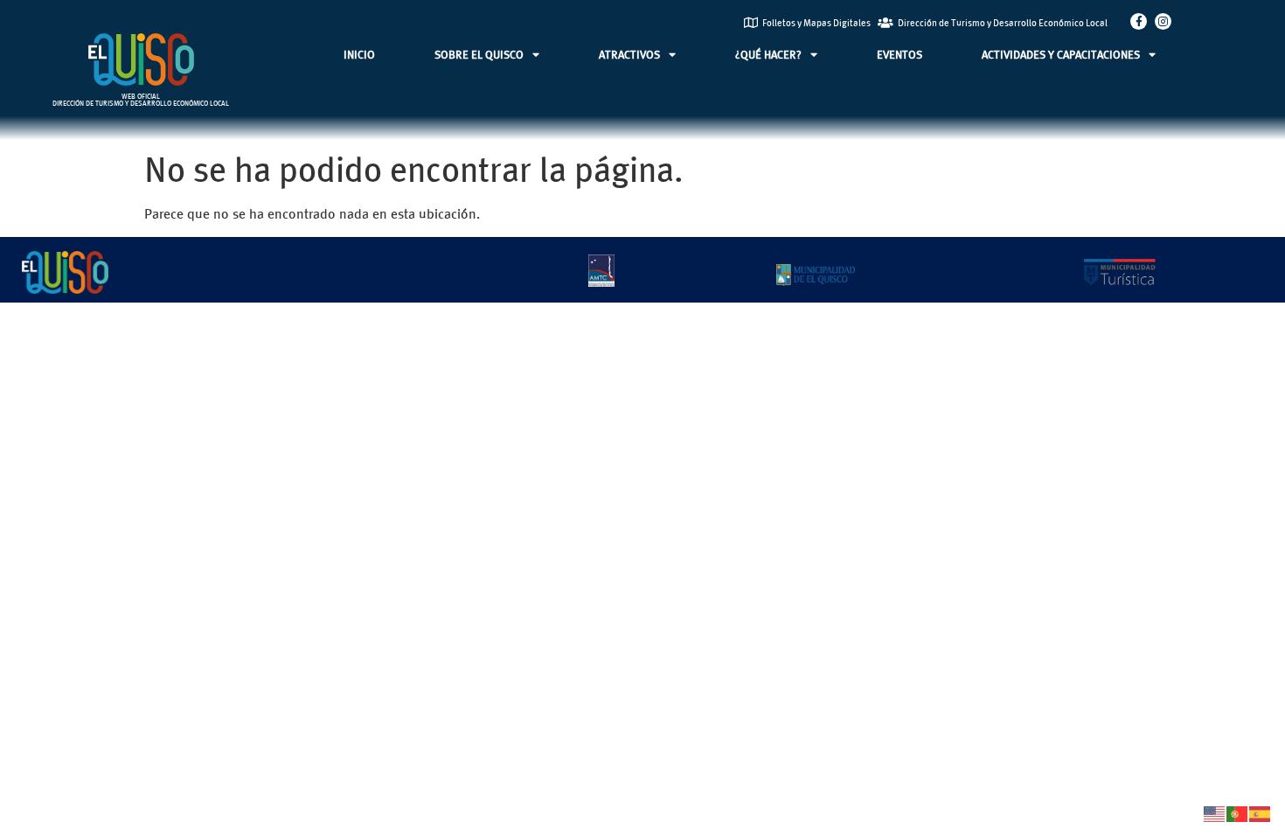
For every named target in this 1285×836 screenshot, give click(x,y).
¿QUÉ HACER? (768, 54)
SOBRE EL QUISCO (479, 54)
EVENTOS (899, 54)
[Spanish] (1260, 812)
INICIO (359, 54)
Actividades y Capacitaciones (1061, 54)
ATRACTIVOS (629, 54)
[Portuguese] (1237, 812)
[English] (1215, 812)
